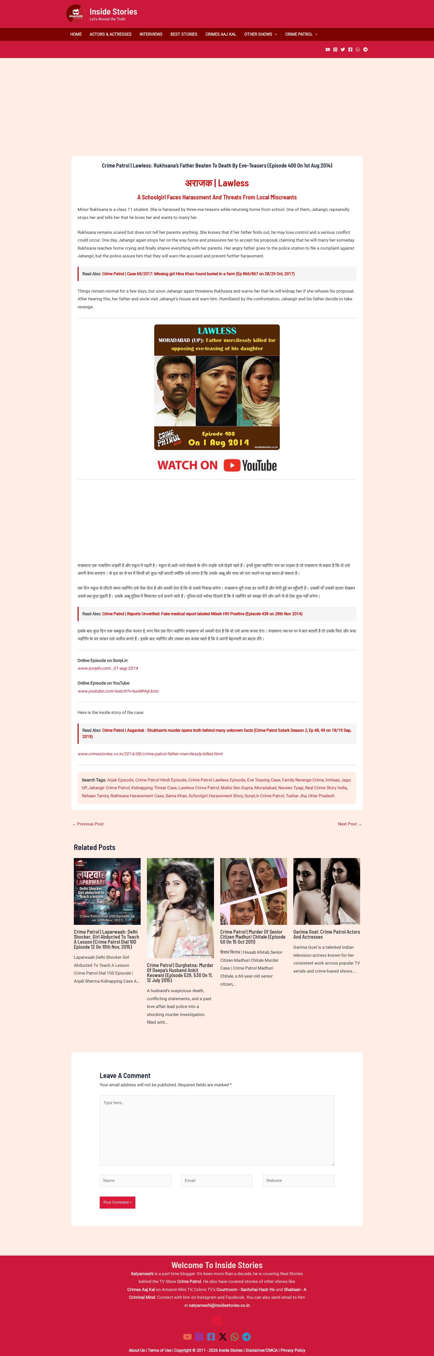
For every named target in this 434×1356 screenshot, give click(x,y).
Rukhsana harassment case (137, 795)
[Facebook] (350, 49)
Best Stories (184, 34)
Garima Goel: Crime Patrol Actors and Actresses (326, 934)
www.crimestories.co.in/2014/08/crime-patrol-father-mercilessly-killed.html (150, 753)
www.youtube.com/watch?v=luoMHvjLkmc (118, 691)
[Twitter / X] (223, 1336)
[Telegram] (365, 49)
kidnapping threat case (154, 787)
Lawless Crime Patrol (199, 787)
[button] (274, 34)
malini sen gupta (237, 787)
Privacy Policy (293, 1350)
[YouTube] (327, 49)
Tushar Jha (296, 795)
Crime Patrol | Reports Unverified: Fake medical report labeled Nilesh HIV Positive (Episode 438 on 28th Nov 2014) (202, 613)
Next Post (350, 823)
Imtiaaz (332, 779)
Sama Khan (176, 795)
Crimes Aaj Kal (220, 34)
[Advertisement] (217, 115)
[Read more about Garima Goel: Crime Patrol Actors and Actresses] (326, 891)
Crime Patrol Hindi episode (161, 779)
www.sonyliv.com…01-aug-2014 (108, 668)
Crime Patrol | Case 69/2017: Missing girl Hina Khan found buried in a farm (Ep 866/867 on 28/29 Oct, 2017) (198, 273)
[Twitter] (343, 49)
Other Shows (258, 34)
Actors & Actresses (111, 34)
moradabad (265, 787)
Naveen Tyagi (290, 787)
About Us (137, 1350)
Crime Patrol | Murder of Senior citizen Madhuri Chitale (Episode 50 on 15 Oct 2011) (253, 937)
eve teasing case (263, 779)
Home (76, 34)
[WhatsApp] (358, 49)
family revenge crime (303, 779)
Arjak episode (120, 779)
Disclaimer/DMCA (262, 1350)
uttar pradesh (321, 795)
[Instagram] (335, 49)
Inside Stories (113, 11)
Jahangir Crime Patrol (109, 787)
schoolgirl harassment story (216, 795)
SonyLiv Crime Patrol (264, 795)
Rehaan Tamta (95, 795)
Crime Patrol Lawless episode (216, 779)
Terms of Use (159, 1350)
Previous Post (88, 823)
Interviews (151, 34)
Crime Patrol (299, 34)
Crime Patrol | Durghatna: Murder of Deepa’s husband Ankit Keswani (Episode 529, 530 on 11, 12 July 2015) (180, 972)
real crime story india (326, 787)
